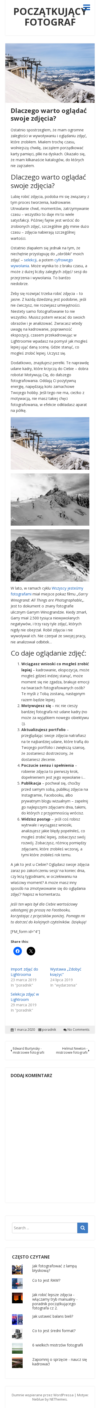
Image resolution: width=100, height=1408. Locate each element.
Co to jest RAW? (46, 1280)
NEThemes (58, 1399)
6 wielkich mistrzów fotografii (57, 1345)
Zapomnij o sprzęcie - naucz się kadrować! (59, 1361)
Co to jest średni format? (53, 1330)
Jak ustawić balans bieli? (52, 1316)
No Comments (78, 1030)
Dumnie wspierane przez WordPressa (43, 1395)
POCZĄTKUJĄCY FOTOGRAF (50, 17)
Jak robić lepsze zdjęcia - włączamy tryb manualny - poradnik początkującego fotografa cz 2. (55, 1301)
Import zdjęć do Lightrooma (24, 972)
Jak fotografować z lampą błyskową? (54, 1268)
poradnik (49, 1030)
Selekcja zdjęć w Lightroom (25, 997)
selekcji (30, 259)
